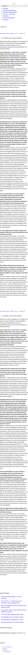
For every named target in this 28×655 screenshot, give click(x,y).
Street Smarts (15, 52)
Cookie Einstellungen (7, 651)
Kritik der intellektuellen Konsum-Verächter (12, 622)
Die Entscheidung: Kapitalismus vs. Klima (12, 619)
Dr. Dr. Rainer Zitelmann (7, 646)
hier (24, 633)
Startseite (5, 8)
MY (17, 33)
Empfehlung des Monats (9, 10)
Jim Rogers (11, 33)
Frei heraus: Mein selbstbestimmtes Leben (12, 614)
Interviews (5, 19)
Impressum (5, 648)
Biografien (5, 16)
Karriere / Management (9, 18)
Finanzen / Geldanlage (9, 14)
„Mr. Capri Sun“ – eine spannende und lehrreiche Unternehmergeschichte (11, 602)
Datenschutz (5, 650)
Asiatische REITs (5, 33)
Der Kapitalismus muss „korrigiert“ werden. (12, 617)
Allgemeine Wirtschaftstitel (10, 12)
